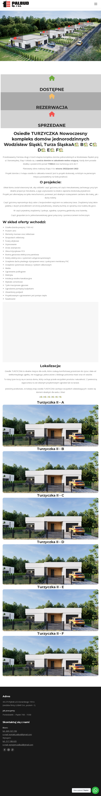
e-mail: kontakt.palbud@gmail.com (17, 734)
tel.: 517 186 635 (10, 741)
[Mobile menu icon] (95, 4)
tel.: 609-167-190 (10, 731)
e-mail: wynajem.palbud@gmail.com (18, 744)
